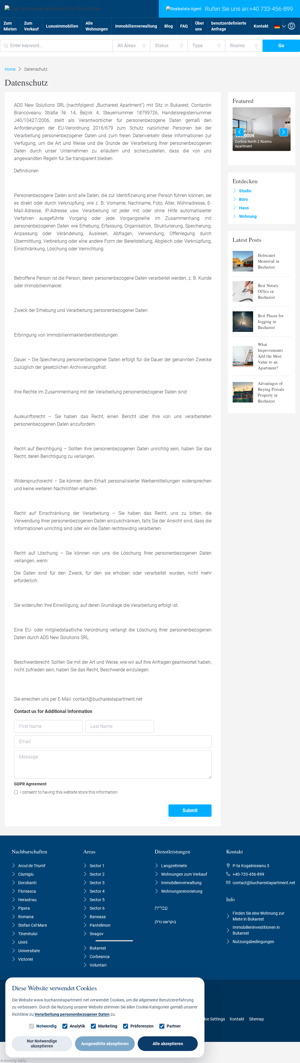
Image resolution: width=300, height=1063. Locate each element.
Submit (190, 810)
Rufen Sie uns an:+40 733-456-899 (249, 8)
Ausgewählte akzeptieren (105, 1043)
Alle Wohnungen (97, 26)
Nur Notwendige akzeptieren (42, 1043)
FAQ (184, 26)
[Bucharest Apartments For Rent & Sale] (50, 9)
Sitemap (256, 1019)
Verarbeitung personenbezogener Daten (72, 1014)
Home (10, 69)
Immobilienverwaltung (136, 26)
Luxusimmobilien (62, 26)
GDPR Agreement (30, 784)
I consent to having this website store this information (68, 792)
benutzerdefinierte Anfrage (228, 26)
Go (281, 45)
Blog (168, 26)
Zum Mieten (10, 26)
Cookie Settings (211, 1019)
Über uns (199, 26)
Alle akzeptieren (168, 1043)
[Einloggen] (291, 26)
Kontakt (261, 26)
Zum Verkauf (31, 26)
